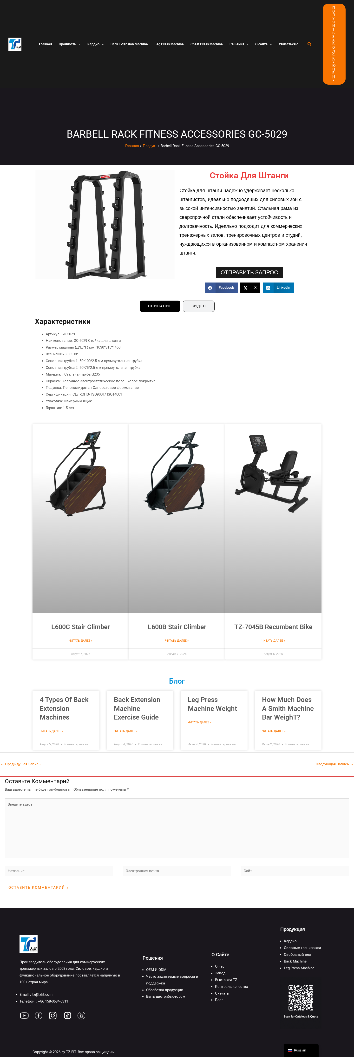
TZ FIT (71, 1052)
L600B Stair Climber (177, 627)
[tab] (160, 306)
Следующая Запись (335, 764)
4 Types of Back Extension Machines (64, 708)
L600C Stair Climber (80, 627)
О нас (219, 966)
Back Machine (295, 961)
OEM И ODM (156, 970)
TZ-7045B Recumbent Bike (273, 627)
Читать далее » (80, 640)
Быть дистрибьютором (165, 996)
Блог (219, 1000)
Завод (220, 973)
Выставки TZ (226, 980)
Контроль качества (231, 986)
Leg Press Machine (299, 968)
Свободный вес (297, 954)
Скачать (222, 993)
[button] (78, 44)
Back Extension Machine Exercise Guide (137, 708)
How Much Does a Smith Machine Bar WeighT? (288, 708)
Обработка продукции (164, 990)
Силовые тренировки (302, 948)
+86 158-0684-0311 (53, 1001)
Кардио (290, 941)
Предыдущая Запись (20, 764)
